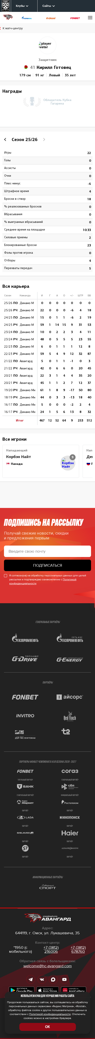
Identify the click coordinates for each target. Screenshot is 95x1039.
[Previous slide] (5, 139)
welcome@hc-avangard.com (47, 966)
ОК (47, 1027)
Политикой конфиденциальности (50, 1014)
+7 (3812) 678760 (78, 949)
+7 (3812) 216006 (51, 949)
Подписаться (47, 565)
